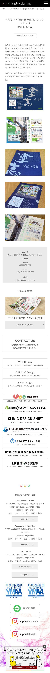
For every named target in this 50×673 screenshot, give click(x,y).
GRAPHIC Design (25, 374)
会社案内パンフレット (25, 35)
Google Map (25, 519)
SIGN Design (25, 384)
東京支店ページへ (25, 566)
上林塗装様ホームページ (25, 280)
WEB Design (25, 363)
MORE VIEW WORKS (25, 325)
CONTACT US (25, 344)
